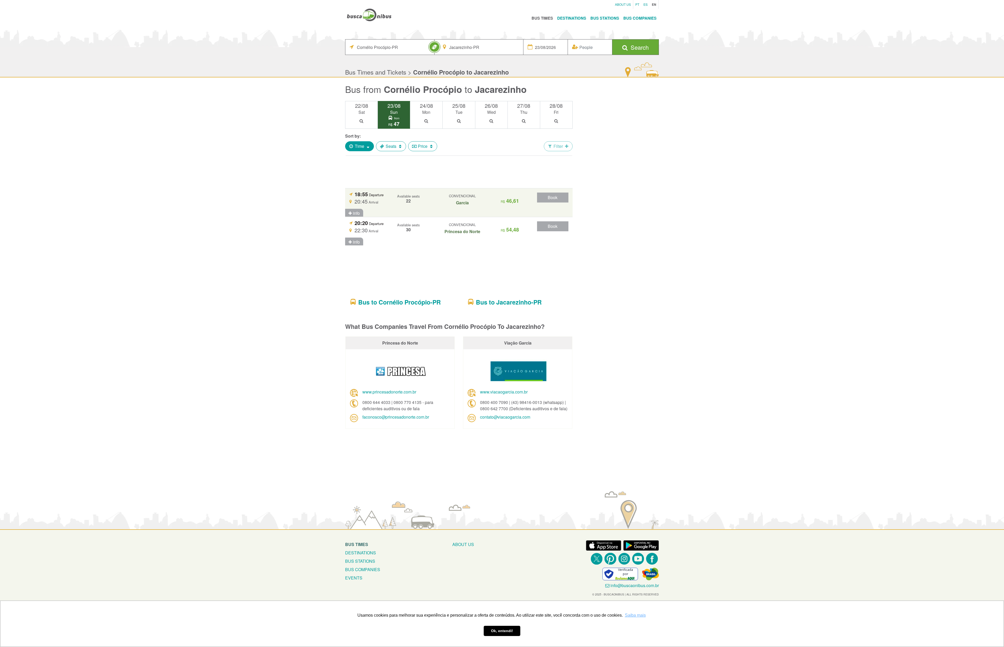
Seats (391, 146)
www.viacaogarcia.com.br (504, 392)
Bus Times (542, 18)
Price (423, 146)
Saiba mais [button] (635, 615)
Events (353, 578)
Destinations (571, 18)
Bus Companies (640, 18)
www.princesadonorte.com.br (389, 392)
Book (552, 197)
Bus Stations (604, 18)
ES (645, 4)
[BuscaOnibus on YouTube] (638, 559)
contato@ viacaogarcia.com (505, 417)
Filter (558, 146)
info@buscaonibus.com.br (635, 585)
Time (359, 146)
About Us (623, 4)
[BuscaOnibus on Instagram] (624, 559)
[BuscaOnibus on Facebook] (652, 559)
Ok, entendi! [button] (502, 631)
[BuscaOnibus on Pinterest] (610, 559)
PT (637, 4)
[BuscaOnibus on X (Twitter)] (596, 559)
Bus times (356, 544)
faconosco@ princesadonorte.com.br (395, 417)
